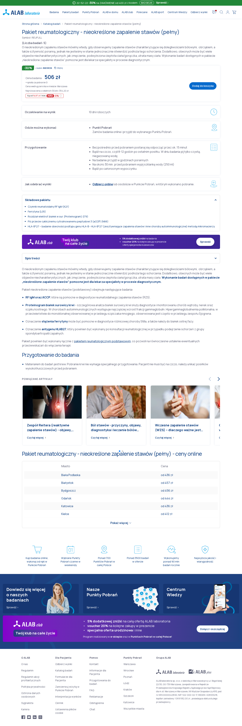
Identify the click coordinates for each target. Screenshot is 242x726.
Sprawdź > (12, 607)
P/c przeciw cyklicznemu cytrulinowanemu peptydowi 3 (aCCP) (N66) (68, 221)
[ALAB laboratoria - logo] (21, 12)
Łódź (126, 683)
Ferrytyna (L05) (37, 211)
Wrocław (128, 670)
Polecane (142, 12)
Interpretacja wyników (68, 696)
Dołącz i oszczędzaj (212, 629)
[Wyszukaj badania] (221, 12)
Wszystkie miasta (133, 708)
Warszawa (129, 664)
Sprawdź (161, 2)
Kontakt (94, 664)
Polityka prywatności (33, 686)
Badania (54, 12)
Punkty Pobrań (90, 12)
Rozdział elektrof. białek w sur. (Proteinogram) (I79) (58, 216)
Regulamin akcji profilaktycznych (31, 678)
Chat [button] (92, 709)
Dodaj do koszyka (202, 86)
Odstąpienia (96, 703)
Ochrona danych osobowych (30, 694)
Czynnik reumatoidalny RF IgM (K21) (48, 206)
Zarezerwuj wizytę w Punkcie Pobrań (67, 688)
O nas (24, 664)
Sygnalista (27, 703)
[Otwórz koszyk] (234, 12)
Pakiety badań (70, 12)
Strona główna (30, 23)
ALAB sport (157, 12)
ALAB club (127, 12)
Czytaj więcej (35, 437)
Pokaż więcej (119, 523)
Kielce (65, 514)
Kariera (25, 709)
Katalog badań (51, 23)
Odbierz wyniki (199, 12)
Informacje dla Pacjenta (97, 672)
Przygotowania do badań (100, 682)
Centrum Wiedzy (177, 12)
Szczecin (128, 696)
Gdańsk (66, 498)
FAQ (91, 690)
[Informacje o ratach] (61, 96)
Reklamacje (96, 696)
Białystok (67, 483)
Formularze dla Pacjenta (63, 678)
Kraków (127, 689)
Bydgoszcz (68, 490)
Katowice (67, 506)
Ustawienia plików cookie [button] (65, 711)
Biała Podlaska (70, 475)
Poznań (127, 676)
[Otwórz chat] (214, 12)
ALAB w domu (110, 12)
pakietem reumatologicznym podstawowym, (102, 341)
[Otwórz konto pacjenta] (227, 12)
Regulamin (27, 670)
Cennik (59, 703)
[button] (47, 82)
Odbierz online (102, 184)
